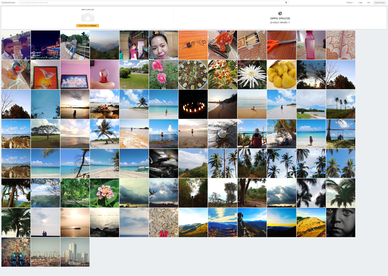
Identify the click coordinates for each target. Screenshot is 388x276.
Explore (350, 2)
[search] (286, 3)
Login (360, 2)
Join (368, 2)
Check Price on (87, 25)
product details (280, 20)
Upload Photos (380, 2)
